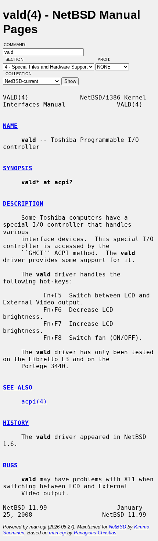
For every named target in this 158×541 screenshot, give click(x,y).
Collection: (19, 73)
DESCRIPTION (23, 203)
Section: (17, 59)
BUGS (10, 465)
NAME (10, 125)
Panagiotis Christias (95, 532)
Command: (17, 44)
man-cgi (57, 532)
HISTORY (16, 422)
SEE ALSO (17, 387)
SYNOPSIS (17, 168)
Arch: (107, 59)
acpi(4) (34, 401)
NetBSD (117, 527)
